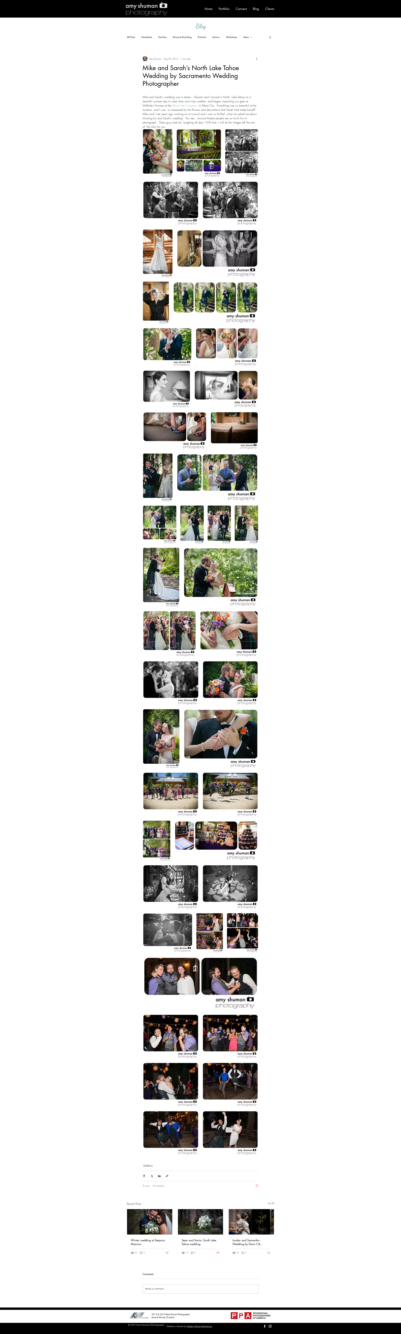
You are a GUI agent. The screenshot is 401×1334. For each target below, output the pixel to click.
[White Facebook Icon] (265, 1326)
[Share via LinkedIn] (159, 1175)
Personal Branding (182, 37)
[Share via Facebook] (144, 1175)
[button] (270, 37)
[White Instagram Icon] (270, 1326)
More (246, 37)
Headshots (146, 37)
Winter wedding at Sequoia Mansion (148, 1242)
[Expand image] (158, 153)
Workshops (231, 37)
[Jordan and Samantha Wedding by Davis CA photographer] (251, 1222)
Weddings (148, 1165)
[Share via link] (167, 1175)
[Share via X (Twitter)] (151, 1175)
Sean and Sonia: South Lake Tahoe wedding (199, 1242)
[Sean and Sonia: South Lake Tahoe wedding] (200, 1222)
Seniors (216, 37)
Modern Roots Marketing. (199, 1326)
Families (162, 37)
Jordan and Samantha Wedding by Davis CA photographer (246, 1242)
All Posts (131, 37)
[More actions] (256, 59)
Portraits (202, 37)
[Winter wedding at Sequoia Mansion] (149, 1222)
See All (271, 1203)
